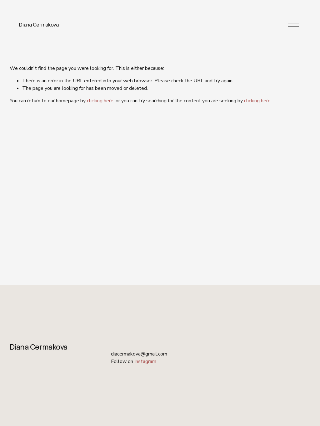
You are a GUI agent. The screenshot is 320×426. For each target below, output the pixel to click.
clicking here (100, 100)
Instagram (145, 361)
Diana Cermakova (38, 24)
